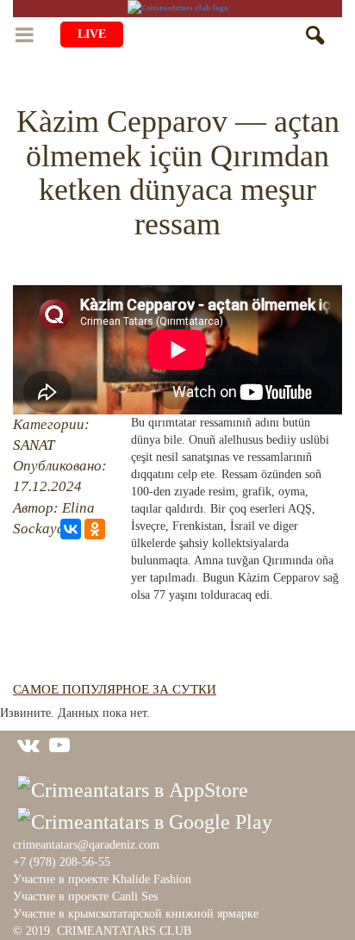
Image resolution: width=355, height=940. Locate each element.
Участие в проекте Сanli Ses (85, 896)
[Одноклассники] (94, 529)
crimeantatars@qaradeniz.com (86, 844)
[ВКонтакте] (70, 529)
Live (92, 34)
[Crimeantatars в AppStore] (132, 788)
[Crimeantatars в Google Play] (144, 819)
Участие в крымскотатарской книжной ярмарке (135, 913)
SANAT (33, 445)
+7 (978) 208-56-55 (61, 862)
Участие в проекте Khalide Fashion (102, 879)
